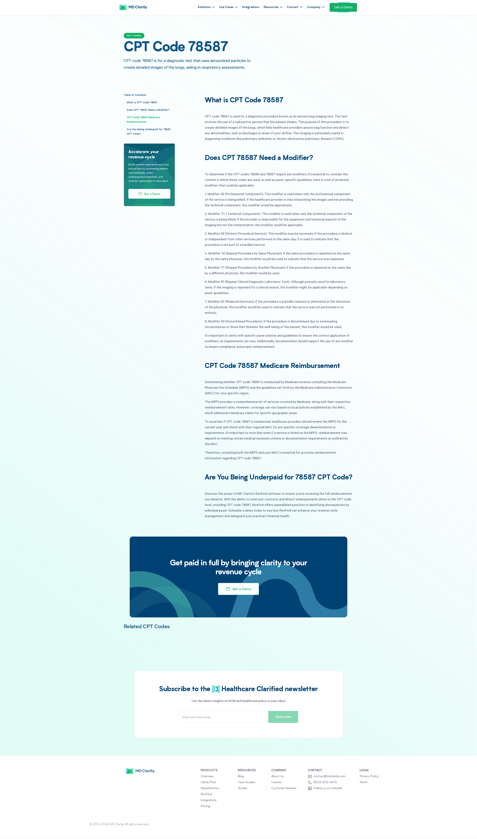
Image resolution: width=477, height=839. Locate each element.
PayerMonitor (210, 788)
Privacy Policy (369, 776)
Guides (242, 788)
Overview (207, 776)
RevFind (206, 794)
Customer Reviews (283, 788)
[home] (133, 7)
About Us (277, 776)
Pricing (205, 806)
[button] (206, 7)
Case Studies (246, 782)
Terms (363, 782)
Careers (276, 782)
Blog (241, 776)
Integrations (250, 7)
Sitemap (382, 824)
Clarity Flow (208, 782)
